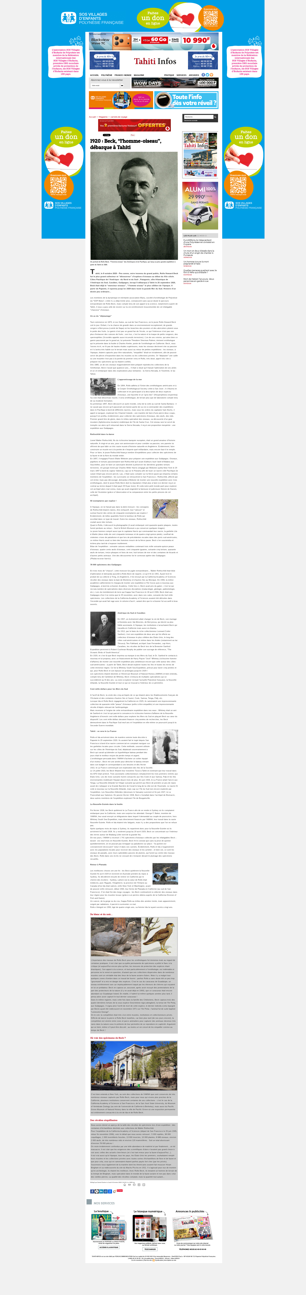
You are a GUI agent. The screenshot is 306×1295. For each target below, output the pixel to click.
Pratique (169, 75)
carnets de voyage (119, 117)
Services (181, 75)
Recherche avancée (190, 120)
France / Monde (123, 75)
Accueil (94, 75)
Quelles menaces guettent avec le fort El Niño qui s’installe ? (200, 271)
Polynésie (106, 75)
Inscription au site (170, 1260)
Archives (194, 75)
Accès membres (137, 1260)
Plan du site (148, 1260)
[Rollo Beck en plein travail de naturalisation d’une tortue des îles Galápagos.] (103, 378)
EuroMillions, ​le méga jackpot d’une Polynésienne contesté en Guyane (199, 242)
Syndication (159, 1260)
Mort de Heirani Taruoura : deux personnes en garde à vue (198, 280)
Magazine (139, 75)
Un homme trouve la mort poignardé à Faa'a (196, 263)
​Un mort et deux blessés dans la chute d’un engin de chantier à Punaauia (198, 253)
